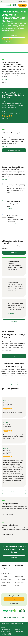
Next (11, 383)
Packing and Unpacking (14, 194)
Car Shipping (11, 223)
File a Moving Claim (20, 579)
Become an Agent (5, 582)
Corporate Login (19, 576)
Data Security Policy (5, 629)
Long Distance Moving (14, 150)
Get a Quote (22, 5)
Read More (4, 79)
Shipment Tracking (6, 579)
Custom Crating (13, 282)
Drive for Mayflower (19, 582)
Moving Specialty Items (16, 303)
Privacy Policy (18, 629)
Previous (17, 383)
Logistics (17, 585)
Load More (14, 321)
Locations (3, 585)
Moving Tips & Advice (6, 568)
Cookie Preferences (19, 631)
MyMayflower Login (22, 1)
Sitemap (17, 588)
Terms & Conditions (5, 631)
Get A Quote (14, 252)
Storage (10, 208)
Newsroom (17, 573)
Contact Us (4, 576)
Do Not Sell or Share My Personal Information (6, 634)
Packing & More (19, 565)
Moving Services (5, 565)
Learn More (11, 272)
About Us (3, 588)
